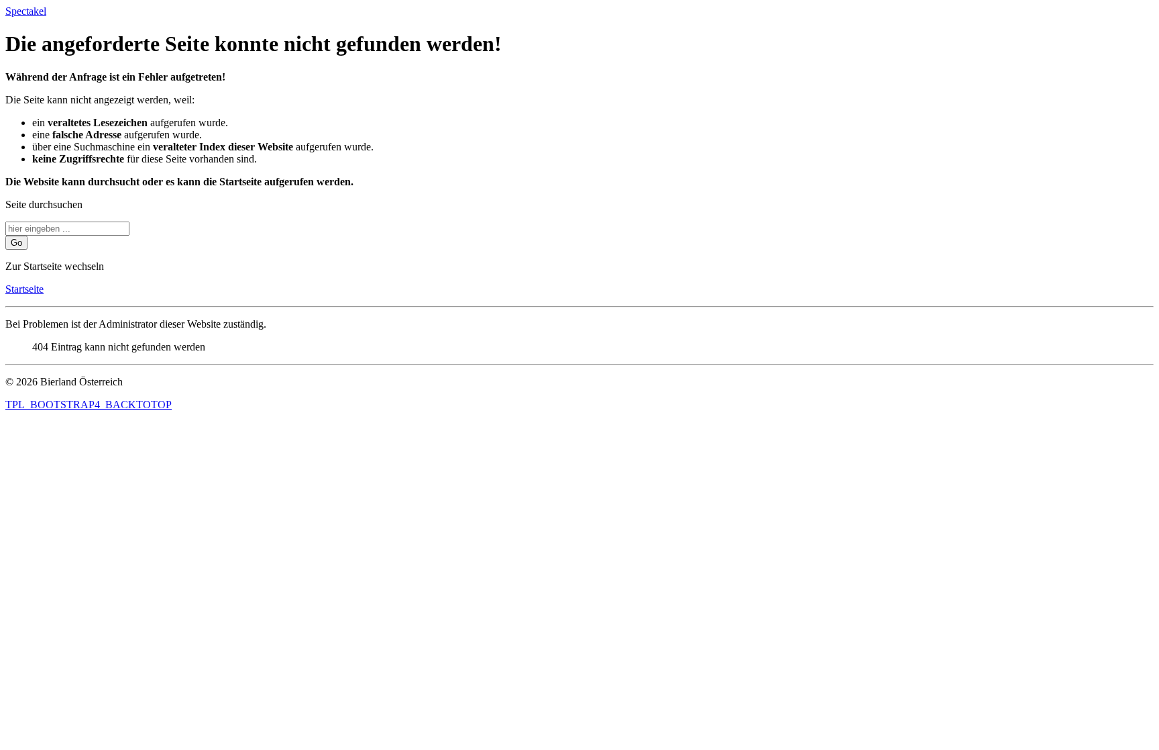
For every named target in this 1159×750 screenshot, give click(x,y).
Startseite (24, 289)
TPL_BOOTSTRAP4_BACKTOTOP (88, 404)
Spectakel (25, 11)
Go (16, 243)
